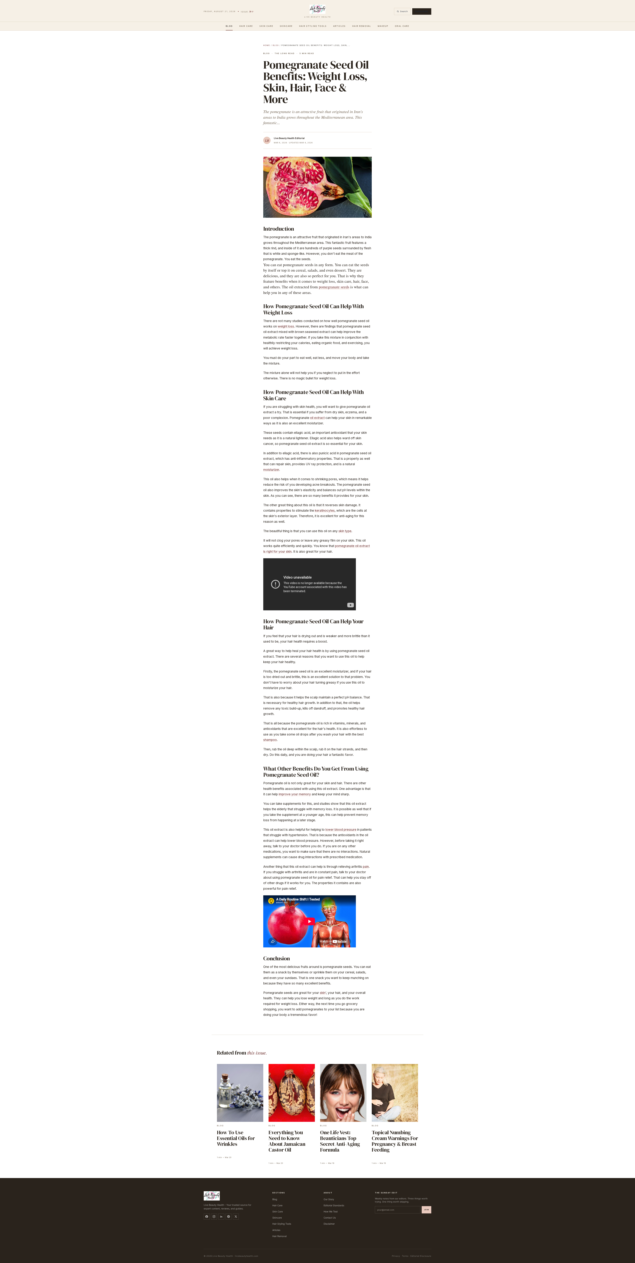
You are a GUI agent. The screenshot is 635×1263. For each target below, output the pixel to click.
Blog (229, 26)
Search (404, 11)
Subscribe (421, 11)
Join (426, 1210)
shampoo (270, 740)
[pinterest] (229, 1217)
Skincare (286, 26)
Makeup (383, 26)
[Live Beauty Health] (234, 1196)
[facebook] (207, 1217)
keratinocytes (325, 510)
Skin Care (266, 26)
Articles (339, 26)
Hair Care (246, 26)
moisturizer (271, 470)
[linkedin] (221, 1217)
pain (366, 867)
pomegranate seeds (334, 286)
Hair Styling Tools (313, 26)
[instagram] (214, 1217)
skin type (345, 531)
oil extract (317, 418)
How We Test (331, 1211)
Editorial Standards (334, 1205)
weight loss (286, 326)
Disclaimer (329, 1223)
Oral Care (402, 26)
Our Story (329, 1199)
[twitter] (236, 1217)
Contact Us (330, 1217)
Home (266, 45)
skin (322, 993)
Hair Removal (361, 26)
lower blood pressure (340, 830)
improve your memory (295, 794)
